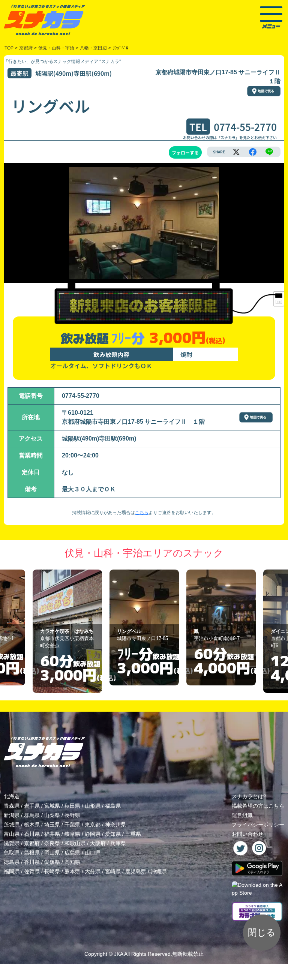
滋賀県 (12, 843)
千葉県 (72, 825)
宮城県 (52, 806)
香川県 (32, 862)
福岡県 (12, 871)
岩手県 (32, 806)
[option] (67, 628)
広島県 (72, 853)
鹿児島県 (135, 871)
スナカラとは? (249, 796)
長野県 (72, 815)
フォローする (185, 152)
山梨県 (52, 815)
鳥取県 (12, 853)
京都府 (32, 843)
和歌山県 (75, 843)
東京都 (92, 825)
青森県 (12, 806)
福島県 (113, 806)
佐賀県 (32, 871)
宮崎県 (113, 871)
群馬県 (32, 815)
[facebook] (253, 152)
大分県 (92, 871)
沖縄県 (158, 871)
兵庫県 (118, 843)
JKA (118, 954)
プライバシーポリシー (258, 825)
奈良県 (52, 843)
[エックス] (236, 152)
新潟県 (12, 815)
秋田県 (72, 806)
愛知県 (113, 834)
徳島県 (12, 862)
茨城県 (12, 825)
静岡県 (92, 834)
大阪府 (98, 843)
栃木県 (32, 825)
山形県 (92, 806)
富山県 (12, 834)
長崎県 (52, 871)
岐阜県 (72, 834)
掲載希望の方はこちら (258, 806)
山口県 (92, 853)
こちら (141, 512)
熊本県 (72, 871)
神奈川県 (115, 825)
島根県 (32, 853)
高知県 (72, 862)
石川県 (32, 834)
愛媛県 (52, 862)
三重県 (133, 834)
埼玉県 (52, 825)
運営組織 (242, 815)
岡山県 (52, 853)
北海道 (12, 796)
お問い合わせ (247, 834)
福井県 (52, 834)
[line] (269, 152)
